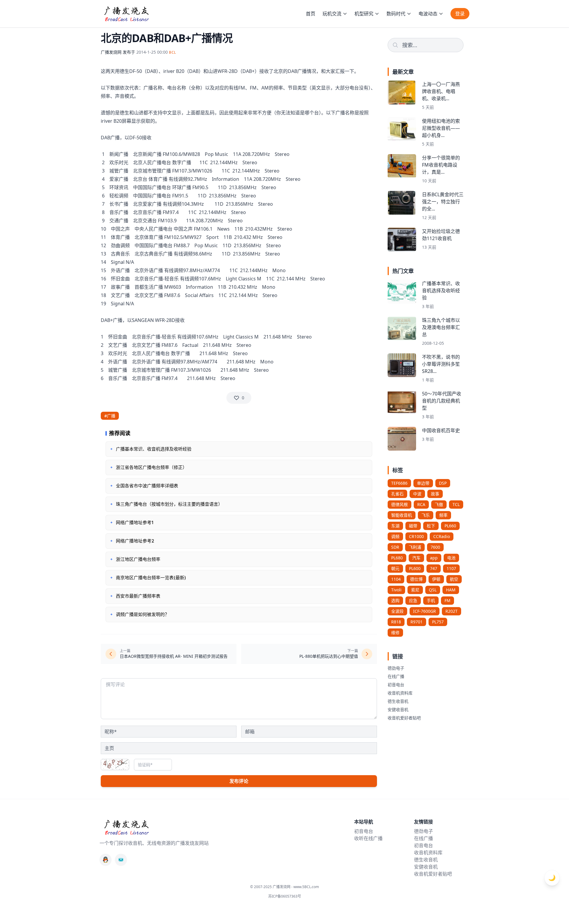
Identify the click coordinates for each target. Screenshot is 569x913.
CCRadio (441, 536)
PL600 (415, 568)
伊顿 (436, 579)
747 (433, 568)
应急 (413, 600)
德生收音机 (398, 701)
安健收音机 (398, 709)
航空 (454, 579)
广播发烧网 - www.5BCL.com (296, 886)
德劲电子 (396, 668)
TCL (456, 504)
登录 (460, 13)
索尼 (415, 590)
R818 (396, 622)
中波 (417, 494)
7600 (435, 547)
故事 (435, 494)
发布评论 (238, 781)
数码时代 (395, 13)
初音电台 (396, 684)
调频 (395, 536)
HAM (450, 590)
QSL (433, 590)
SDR (395, 547)
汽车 (416, 558)
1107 (451, 568)
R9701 (416, 622)
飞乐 (425, 515)
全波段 (397, 611)
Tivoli (396, 590)
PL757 (438, 622)
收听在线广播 (368, 838)
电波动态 (427, 13)
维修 (395, 632)
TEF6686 (399, 483)
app (434, 558)
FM (447, 600)
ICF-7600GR (424, 611)
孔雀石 (397, 494)
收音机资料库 (400, 693)
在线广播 (396, 676)
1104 (396, 579)
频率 (443, 515)
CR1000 (416, 536)
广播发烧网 (111, 52)
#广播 (109, 416)
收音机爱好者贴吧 (404, 718)
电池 (451, 558)
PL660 (450, 526)
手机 (431, 600)
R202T (451, 611)
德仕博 (416, 579)
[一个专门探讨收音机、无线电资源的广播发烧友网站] (126, 14)
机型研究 (363, 13)
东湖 (395, 526)
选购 (395, 600)
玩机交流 (331, 13)
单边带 (423, 483)
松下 (431, 526)
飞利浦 (415, 547)
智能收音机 (401, 515)
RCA (421, 504)
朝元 (395, 568)
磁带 (413, 526)
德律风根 (399, 504)
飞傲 (439, 504)
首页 (310, 13)
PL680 (397, 558)
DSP (443, 483)
